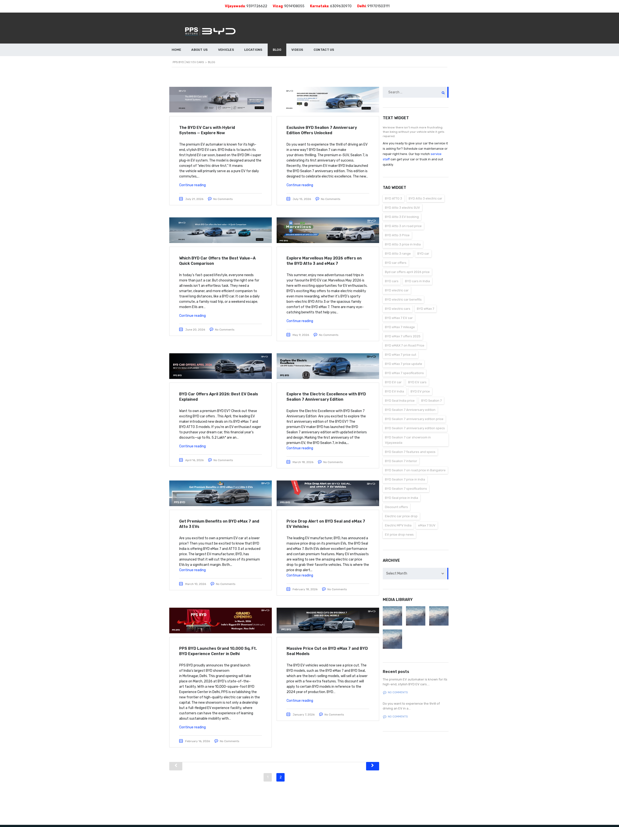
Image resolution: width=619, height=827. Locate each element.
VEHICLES (226, 50)
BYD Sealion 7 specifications (406, 488)
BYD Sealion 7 (431, 400)
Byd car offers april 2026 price (407, 272)
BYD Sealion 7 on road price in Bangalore (415, 470)
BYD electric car (397, 290)
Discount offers (396, 507)
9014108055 (294, 6)
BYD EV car (393, 382)
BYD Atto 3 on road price (403, 226)
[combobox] (416, 573)
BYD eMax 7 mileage (400, 327)
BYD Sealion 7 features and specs (410, 452)
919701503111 (378, 6)
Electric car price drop (401, 516)
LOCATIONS (253, 50)
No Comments (223, 199)
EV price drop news (399, 534)
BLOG (277, 50)
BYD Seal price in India (401, 498)
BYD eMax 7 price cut (400, 354)
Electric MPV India (398, 525)
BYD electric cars (397, 308)
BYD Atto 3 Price (397, 235)
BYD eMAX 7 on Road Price (404, 345)
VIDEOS (297, 50)
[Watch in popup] (392, 616)
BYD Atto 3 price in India (403, 244)
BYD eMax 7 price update (403, 364)
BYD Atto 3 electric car (425, 198)
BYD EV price (420, 391)
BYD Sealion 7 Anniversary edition (410, 410)
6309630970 (341, 6)
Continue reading (192, 185)
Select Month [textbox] (396, 573)
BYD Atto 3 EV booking (402, 217)
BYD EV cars (417, 382)
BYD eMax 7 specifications (404, 373)
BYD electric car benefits (403, 299)
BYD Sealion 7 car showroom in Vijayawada (408, 440)
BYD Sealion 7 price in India (405, 479)
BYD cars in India (417, 281)
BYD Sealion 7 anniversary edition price (414, 419)
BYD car (423, 253)
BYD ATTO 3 (393, 198)
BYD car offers (395, 263)
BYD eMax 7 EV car (399, 318)
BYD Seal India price (400, 400)
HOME (176, 50)
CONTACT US (324, 50)
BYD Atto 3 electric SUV (402, 207)
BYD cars (391, 281)
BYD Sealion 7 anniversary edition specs (415, 428)
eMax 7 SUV (426, 525)
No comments (398, 692)
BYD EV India (394, 391)
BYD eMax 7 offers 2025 (402, 336)
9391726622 (256, 6)
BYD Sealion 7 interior (401, 461)
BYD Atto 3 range (398, 253)
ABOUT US (199, 50)
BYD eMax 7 (425, 308)
